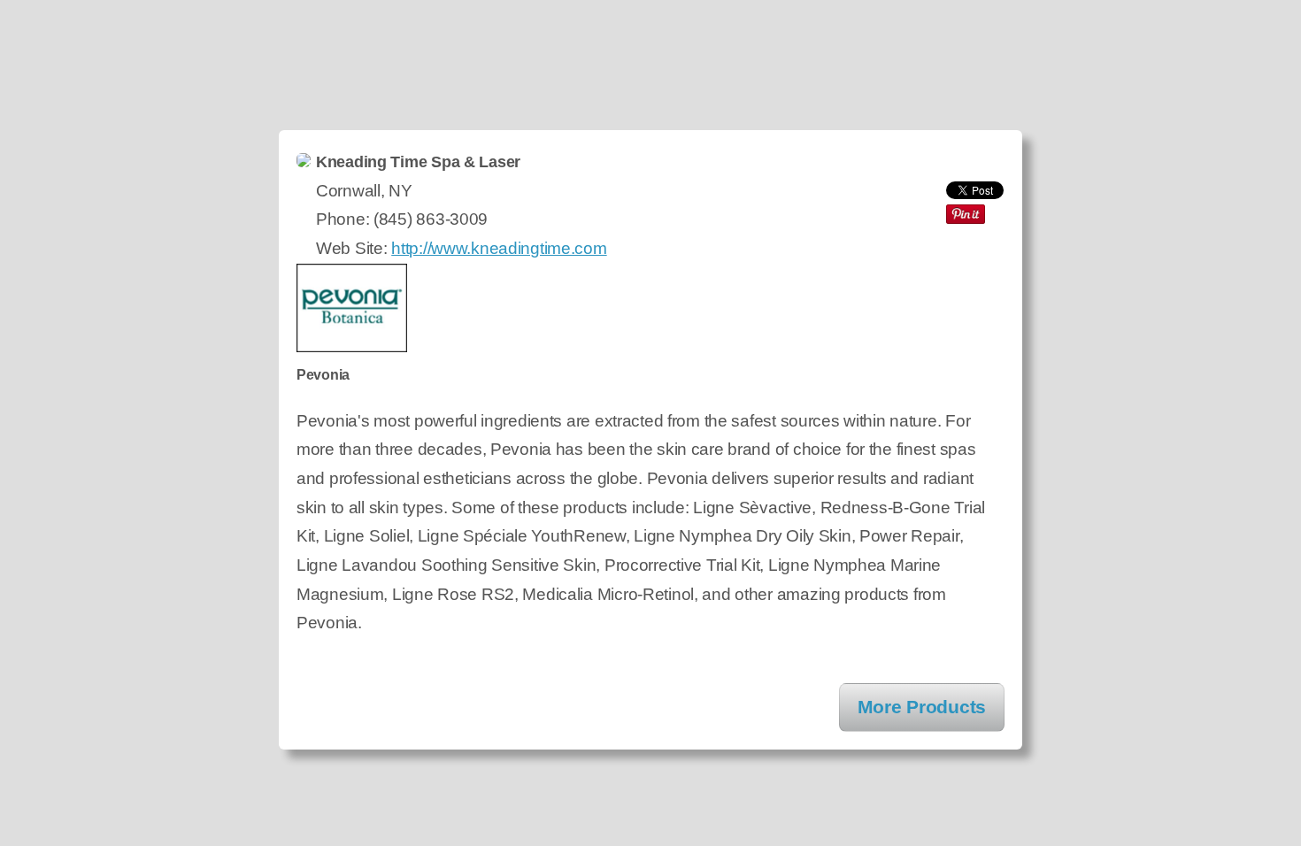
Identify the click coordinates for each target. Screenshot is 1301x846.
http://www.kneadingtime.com (498, 248)
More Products (922, 706)
